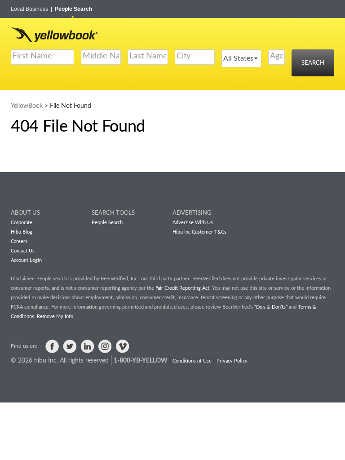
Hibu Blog (21, 232)
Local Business (31, 9)
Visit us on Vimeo (122, 346)
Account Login (26, 260)
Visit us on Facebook (52, 346)
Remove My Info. (56, 316)
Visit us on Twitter (69, 346)
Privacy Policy (232, 360)
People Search (73, 9)
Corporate (21, 222)
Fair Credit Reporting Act (182, 288)
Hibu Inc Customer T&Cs (199, 232)
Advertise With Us (192, 222)
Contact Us (23, 250)
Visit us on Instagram (104, 346)
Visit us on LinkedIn (87, 346)
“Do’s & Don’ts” (271, 307)
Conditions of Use (192, 360)
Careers (19, 241)
